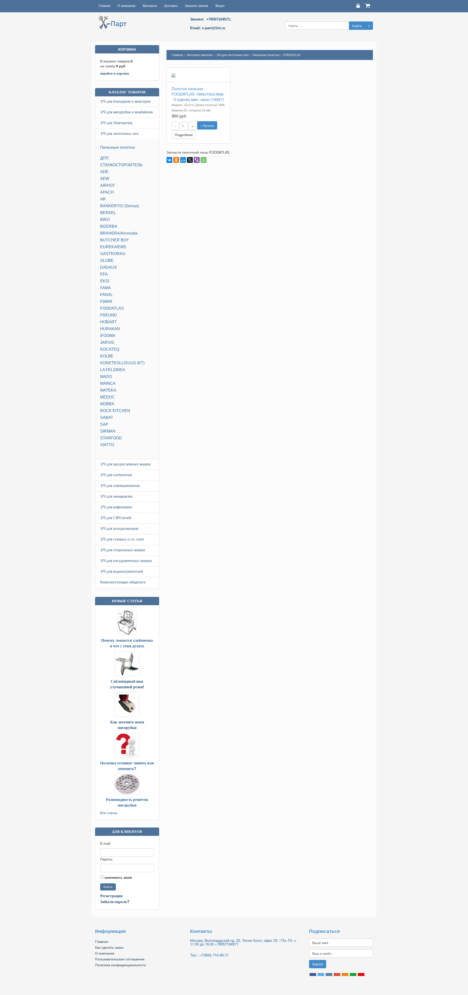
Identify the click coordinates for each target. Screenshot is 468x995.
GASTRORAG (112, 254)
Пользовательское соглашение (120, 958)
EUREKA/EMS (113, 247)
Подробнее (184, 134)
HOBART (108, 322)
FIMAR (106, 301)
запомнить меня (118, 877)
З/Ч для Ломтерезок (116, 123)
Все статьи (108, 812)
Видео (219, 6)
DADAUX (108, 267)
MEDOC (107, 397)
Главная (104, 6)
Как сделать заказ (109, 947)
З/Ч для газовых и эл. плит (122, 539)
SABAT (106, 417)
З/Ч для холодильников (119, 528)
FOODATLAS (112, 308)
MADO (106, 376)
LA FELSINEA (112, 370)
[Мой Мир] (183, 160)
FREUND (108, 315)
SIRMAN (108, 431)
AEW (104, 179)
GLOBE (107, 260)
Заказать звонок (196, 6)
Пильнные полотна (117, 147)
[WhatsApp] (203, 160)
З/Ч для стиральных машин (122, 550)
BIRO (105, 219)
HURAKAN (110, 329)
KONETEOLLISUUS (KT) (122, 363)
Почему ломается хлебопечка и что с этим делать (127, 643)
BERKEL (108, 213)
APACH (107, 192)
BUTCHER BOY (114, 240)
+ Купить (207, 125)
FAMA (105, 288)
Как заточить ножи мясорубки (127, 724)
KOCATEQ (109, 349)
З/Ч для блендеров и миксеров (125, 101)
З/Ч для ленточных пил (119, 133)
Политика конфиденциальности (120, 964)
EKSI (104, 281)
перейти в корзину (114, 73)
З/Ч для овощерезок (116, 496)
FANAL (106, 295)
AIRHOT (107, 185)
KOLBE (106, 356)
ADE (104, 172)
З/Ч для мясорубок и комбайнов (126, 112)
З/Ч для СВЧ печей (115, 518)
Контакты (150, 6)
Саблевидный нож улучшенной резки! (127, 684)
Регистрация (111, 895)
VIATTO (107, 445)
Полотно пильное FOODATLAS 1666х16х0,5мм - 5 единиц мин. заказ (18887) (198, 94)
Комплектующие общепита (123, 582)
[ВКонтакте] (169, 160)
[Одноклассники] (176, 160)
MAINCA (108, 383)
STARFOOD (111, 438)
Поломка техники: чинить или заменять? (127, 765)
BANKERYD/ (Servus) (119, 206)
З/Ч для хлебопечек (116, 475)
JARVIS (107, 342)
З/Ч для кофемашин (116, 507)
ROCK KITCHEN (115, 411)
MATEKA (108, 390)
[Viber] (197, 160)
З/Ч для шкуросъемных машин (125, 464)
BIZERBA (108, 226)
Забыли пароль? (114, 901)
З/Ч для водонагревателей (121, 571)
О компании (126, 6)
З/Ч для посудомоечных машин (126, 561)
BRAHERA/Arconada (118, 233)
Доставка (170, 6)
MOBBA (107, 404)
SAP (104, 424)
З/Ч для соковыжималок (120, 485)
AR (103, 199)
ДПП (104, 158)
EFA (104, 274)
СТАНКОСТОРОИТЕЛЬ (121, 165)
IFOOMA (107, 336)
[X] (190, 160)
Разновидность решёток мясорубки (127, 802)
